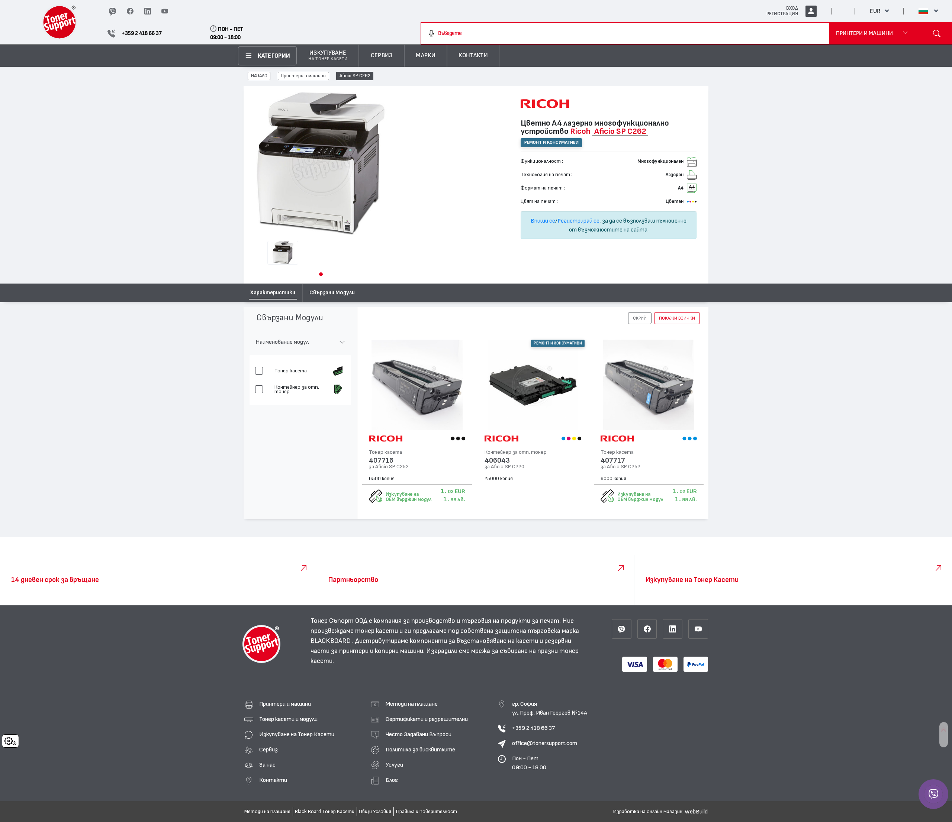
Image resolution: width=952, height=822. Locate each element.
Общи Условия (375, 811)
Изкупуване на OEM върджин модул (408, 497)
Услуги (394, 765)
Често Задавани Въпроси (418, 734)
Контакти (273, 780)
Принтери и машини (303, 76)
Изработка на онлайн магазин (647, 811)
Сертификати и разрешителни (427, 719)
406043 (497, 460)
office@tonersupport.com (544, 743)
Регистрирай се (578, 221)
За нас (267, 765)
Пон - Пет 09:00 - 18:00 (529, 762)
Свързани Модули (332, 292)
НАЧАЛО (259, 76)
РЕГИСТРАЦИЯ (782, 13)
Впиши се (543, 221)
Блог (392, 780)
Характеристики (272, 292)
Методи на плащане (412, 704)
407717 (613, 460)
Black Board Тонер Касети (324, 811)
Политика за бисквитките (420, 750)
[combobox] (625, 33)
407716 (381, 460)
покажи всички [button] (677, 318)
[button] (321, 274)
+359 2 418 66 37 (533, 728)
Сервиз (268, 750)
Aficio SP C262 (355, 76)
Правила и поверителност (426, 811)
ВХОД (792, 8)
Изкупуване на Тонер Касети (296, 734)
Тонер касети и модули (288, 719)
